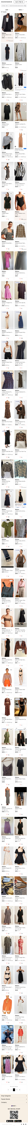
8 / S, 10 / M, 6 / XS (6, 155)
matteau (4, 272)
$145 (7, 156)
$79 (4, 484)
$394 (20, 1020)
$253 (4, 752)
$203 (18, 484)
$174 (18, 782)
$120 (17, 216)
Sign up (21, 1)
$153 (17, 871)
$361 (16, 276)
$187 (5, 305)
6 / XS (16, 214)
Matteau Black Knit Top (20, 719)
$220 (18, 365)
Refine (20, 9)
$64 (4, 603)
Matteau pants (18, 64)
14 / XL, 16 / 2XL (19, 363)
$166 (16, 514)
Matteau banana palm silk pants (9, 898)
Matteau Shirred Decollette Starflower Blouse (12, 689)
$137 (7, 395)
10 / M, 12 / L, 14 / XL (20, 631)
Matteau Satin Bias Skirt (7, 451)
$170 (5, 990)
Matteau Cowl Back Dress (8, 332)
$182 (4, 543)
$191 (7, 633)
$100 (20, 97)
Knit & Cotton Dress (19, 1017)
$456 (5, 335)
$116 (7, 1020)
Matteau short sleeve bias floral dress (10, 183)
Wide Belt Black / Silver (7, 570)
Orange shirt (5, 1017)
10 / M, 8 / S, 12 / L (19, 185)
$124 (18, 692)
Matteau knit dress (6, 600)
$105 (20, 573)
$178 (3, 841)
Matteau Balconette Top (7, 987)
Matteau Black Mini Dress (8, 1046)
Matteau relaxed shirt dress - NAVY (10, 64)
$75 (17, 841)
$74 (7, 97)
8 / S (3, 66)
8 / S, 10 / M (5, 393)
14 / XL (3, 304)
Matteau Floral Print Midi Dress (9, 778)
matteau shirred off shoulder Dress (10, 392)
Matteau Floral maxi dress (8, 957)
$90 (17, 663)
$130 (7, 37)
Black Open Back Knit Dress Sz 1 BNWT (11, 659)
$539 (18, 752)
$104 (20, 156)
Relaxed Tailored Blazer (20, 749)
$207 (20, 603)
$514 (18, 335)
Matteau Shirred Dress (20, 987)
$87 (17, 930)
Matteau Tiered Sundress (8, 511)
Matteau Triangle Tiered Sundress (10, 302)
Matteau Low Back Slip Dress (8, 808)
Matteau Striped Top (19, 898)
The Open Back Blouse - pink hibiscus (10, 719)
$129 (16, 67)
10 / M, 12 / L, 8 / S (6, 601)
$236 (3, 246)
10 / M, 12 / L (5, 185)
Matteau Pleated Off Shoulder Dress (10, 868)
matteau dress (5, 213)
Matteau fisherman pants (21, 272)
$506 (20, 424)
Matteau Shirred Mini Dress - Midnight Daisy (12, 243)
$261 (7, 454)
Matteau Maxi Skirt (6, 838)
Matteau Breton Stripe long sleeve (10, 153)
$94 (16, 722)
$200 (5, 871)
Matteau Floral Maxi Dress (8, 927)
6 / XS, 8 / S (5, 125)
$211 (21, 960)
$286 (3, 782)
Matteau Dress (5, 124)
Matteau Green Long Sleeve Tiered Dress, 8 (12, 749)
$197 (7, 514)
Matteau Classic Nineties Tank (9, 362)
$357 (20, 1079)
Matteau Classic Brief (20, 689)
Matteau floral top (6, 481)
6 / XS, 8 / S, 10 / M (6, 1048)
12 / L (3, 95)
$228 (18, 186)
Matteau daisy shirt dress (21, 540)
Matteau (4, 33)
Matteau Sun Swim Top (20, 451)
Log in (16, 1)
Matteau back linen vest (7, 94)
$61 (7, 692)
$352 (20, 246)
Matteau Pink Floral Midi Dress (9, 1076)
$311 (5, 67)
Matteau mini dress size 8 (21, 1076)
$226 (20, 127)
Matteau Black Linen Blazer (8, 34)
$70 (16, 454)
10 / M (3, 36)
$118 (20, 37)
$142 (3, 127)
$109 (4, 216)
